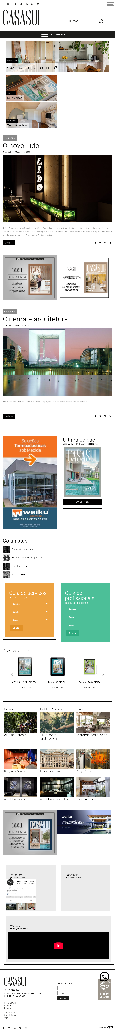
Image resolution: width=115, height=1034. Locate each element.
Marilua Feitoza (20, 574)
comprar (82, 502)
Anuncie (7, 1005)
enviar (63, 998)
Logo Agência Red (110, 1027)
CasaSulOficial (19, 877)
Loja (6, 1018)
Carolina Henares (21, 566)
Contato (7, 1008)
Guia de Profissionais (13, 1013)
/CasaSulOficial (74, 877)
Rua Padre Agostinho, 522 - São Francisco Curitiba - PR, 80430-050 (22, 994)
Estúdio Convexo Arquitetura (27, 557)
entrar (74, 21)
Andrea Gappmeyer (22, 549)
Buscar (16, 627)
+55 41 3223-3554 (12, 990)
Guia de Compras (11, 1015)
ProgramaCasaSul (20, 928)
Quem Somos (10, 1003)
